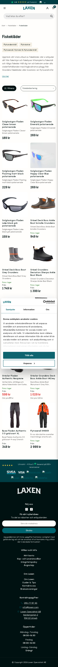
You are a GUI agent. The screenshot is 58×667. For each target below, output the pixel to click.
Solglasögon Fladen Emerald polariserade (42, 123)
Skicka (29, 530)
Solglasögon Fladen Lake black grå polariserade (13, 223)
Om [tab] (47, 309)
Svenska (43, 2)
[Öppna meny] (4, 8)
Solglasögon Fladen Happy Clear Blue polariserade (41, 174)
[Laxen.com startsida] (29, 8)
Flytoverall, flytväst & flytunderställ (20, 50)
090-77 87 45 (30, 603)
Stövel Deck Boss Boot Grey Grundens (14, 271)
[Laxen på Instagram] (26, 509)
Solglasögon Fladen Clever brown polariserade (13, 124)
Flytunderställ (10, 44)
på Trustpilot (32, 2)
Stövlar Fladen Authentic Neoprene (12, 377)
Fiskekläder (12, 26)
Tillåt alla (29, 355)
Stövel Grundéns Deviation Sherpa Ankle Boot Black (42, 272)
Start (3, 26)
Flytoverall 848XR (39, 430)
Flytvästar (25, 44)
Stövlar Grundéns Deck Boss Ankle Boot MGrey (42, 377)
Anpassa (27, 363)
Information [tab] (29, 309)
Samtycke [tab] (10, 309)
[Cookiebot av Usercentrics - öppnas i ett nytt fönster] (43, 302)
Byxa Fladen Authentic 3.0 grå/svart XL (14, 432)
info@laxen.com (31, 607)
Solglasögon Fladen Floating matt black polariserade (13, 174)
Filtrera (11, 88)
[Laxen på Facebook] (31, 509)
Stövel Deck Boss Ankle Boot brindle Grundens (42, 221)
